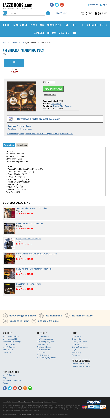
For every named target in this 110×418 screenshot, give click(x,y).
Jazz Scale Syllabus (47, 321)
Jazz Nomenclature (82, 315)
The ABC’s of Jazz (9, 344)
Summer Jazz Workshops (12, 380)
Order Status (76, 336)
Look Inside (22, 145)
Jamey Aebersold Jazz (11, 336)
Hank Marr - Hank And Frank (28, 284)
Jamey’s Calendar (9, 347)
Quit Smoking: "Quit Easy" (46, 358)
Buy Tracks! (61, 13)
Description (9, 145)
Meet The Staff (8, 350)
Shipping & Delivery (79, 342)
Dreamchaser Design (25, 414)
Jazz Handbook (53, 315)
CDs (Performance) (17, 42)
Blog (4, 378)
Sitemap (54, 402)
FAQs (74, 350)
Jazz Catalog (41, 352)
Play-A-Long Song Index (22, 315)
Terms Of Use (7, 402)
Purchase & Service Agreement (21, 402)
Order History (77, 339)
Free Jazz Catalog (19, 321)
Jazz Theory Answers (45, 339)
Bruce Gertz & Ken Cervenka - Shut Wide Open (36, 253)
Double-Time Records (62, 106)
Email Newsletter (43, 355)
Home (5, 42)
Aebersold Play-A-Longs (12, 342)
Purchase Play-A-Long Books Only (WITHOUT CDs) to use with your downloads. (40, 133)
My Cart (104, 13)
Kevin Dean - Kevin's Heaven (28, 238)
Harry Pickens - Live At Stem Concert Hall (34, 269)
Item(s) (90, 13)
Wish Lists (94, 5)
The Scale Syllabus (44, 347)
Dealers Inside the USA (80, 364)
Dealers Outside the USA (81, 366)
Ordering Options (78, 344)
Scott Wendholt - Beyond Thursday (31, 208)
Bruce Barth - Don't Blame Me (29, 223)
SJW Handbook (42, 344)
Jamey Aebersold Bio (11, 339)
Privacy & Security (37, 402)
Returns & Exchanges (79, 347)
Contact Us (7, 352)
